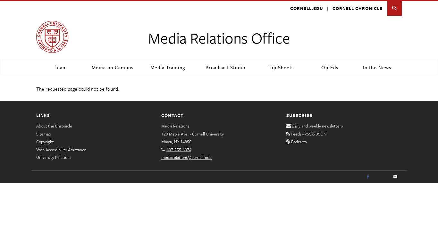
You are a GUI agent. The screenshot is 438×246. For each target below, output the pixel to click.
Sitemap (43, 134)
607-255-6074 (178, 149)
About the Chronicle (54, 126)
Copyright (45, 141)
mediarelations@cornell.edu (186, 157)
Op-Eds (329, 67)
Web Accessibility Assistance (61, 149)
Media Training (167, 67)
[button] (394, 8)
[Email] (395, 177)
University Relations (53, 157)
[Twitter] (381, 177)
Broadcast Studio (225, 67)
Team (61, 67)
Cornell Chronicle (358, 8)
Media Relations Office (219, 37)
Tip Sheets (281, 67)
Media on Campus (112, 67)
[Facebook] (367, 177)
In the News (377, 67)
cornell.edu (306, 8)
